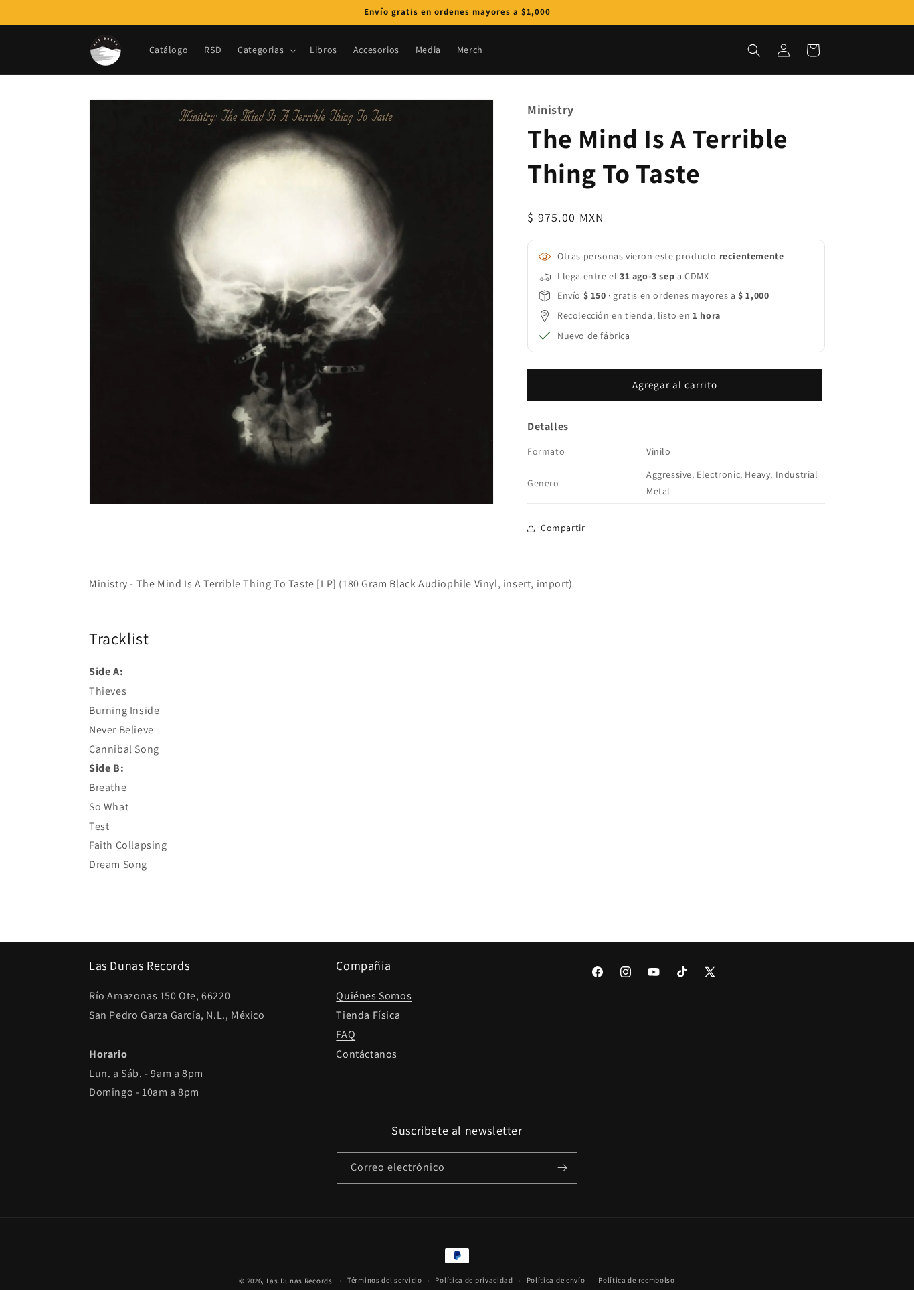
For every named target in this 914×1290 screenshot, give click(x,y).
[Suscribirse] (562, 1168)
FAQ (345, 1034)
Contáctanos (366, 1054)
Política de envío (556, 1280)
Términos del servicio (384, 1280)
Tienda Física (368, 1015)
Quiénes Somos (374, 996)
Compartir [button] (563, 528)
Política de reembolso (636, 1280)
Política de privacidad (474, 1280)
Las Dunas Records (299, 1280)
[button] (266, 49)
